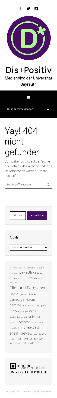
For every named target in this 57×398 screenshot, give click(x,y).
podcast (24, 322)
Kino (13, 311)
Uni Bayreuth (36, 338)
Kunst (40, 312)
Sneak (20, 328)
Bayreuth (26, 272)
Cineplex (38, 272)
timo (26, 338)
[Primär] (28, 97)
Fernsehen (38, 278)
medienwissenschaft (18, 317)
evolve (8, 391)
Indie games (41, 306)
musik (39, 316)
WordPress (46, 391)
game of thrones (28, 294)
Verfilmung (15, 343)
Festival (13, 282)
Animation (14, 273)
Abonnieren (37, 215)
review (34, 322)
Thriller (19, 339)
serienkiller (13, 328)
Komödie (23, 311)
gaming (15, 305)
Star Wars (42, 334)
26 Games (31, 268)
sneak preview (21, 333)
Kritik (33, 311)
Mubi (31, 316)
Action (40, 267)
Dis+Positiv (29, 70)
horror (25, 305)
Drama (28, 278)
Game (14, 294)
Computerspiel (16, 278)
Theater (12, 339)
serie (41, 322)
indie (32, 305)
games (14, 299)
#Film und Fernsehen (17, 268)
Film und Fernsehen (28, 287)
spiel (36, 334)
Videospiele (28, 343)
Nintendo (13, 323)
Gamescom (28, 299)
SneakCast (31, 327)
